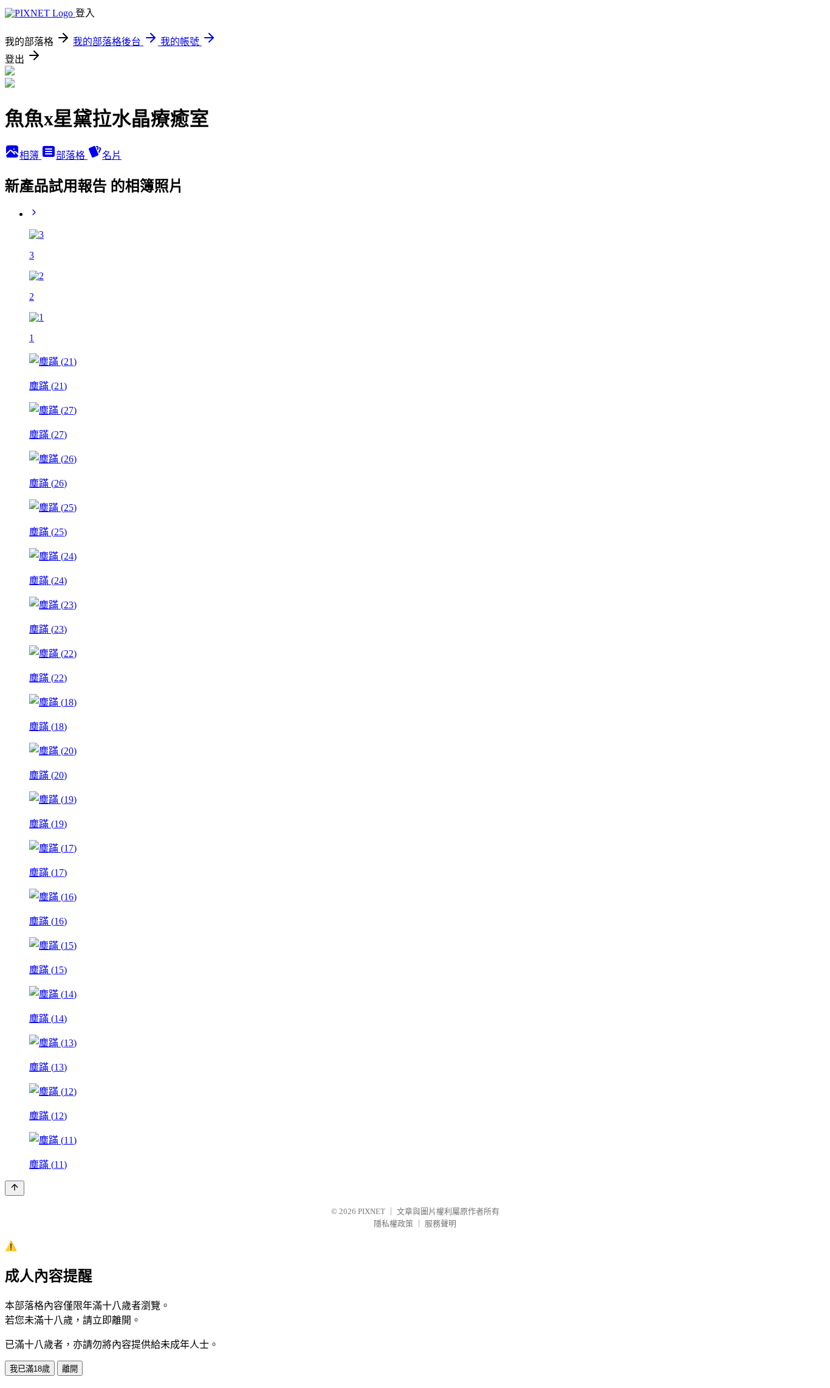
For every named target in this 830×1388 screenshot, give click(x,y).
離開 (70, 1368)
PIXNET (371, 1211)
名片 (112, 155)
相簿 (30, 155)
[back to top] (14, 1188)
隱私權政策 (393, 1223)
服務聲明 (440, 1223)
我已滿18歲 (30, 1368)
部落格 (71, 155)
